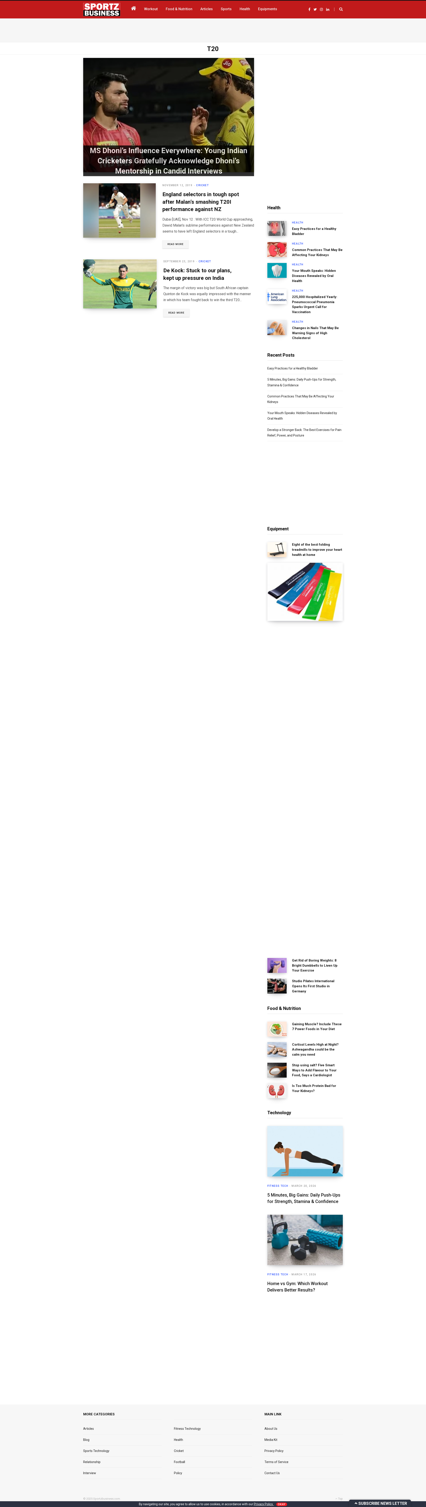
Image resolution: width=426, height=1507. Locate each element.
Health (297, 222)
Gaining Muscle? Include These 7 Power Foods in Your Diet (317, 1026)
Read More (175, 244)
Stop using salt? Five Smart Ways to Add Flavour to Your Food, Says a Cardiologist (314, 1070)
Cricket (202, 185)
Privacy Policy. (264, 1504)
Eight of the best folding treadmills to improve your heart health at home (317, 550)
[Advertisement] (213, 30)
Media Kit (270, 1440)
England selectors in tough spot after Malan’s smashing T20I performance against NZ (200, 201)
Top (340, 1498)
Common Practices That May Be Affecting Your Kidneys (317, 252)
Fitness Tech (277, 1185)
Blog (86, 1440)
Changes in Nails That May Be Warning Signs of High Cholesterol (315, 333)
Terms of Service (276, 1462)
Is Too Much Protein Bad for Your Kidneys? (314, 1088)
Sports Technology (96, 1451)
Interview (89, 1473)
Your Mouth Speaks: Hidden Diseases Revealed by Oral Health (314, 276)
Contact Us (272, 1473)
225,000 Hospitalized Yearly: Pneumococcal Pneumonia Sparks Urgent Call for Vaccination (314, 304)
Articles (88, 1428)
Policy (178, 1473)
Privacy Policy (274, 1451)
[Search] (338, 9)
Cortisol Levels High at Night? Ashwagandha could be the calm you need (315, 1050)
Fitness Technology (187, 1428)
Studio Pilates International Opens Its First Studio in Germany (313, 986)
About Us (270, 1428)
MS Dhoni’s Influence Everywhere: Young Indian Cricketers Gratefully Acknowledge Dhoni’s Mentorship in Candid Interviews (168, 160)
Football (179, 1462)
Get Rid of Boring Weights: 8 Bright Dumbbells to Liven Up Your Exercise (314, 965)
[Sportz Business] (101, 9)
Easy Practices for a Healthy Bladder (314, 231)
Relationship (92, 1462)
